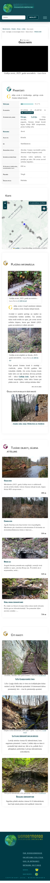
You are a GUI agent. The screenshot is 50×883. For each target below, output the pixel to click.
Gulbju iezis (24, 377)
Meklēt (33, 17)
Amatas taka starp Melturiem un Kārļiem (28, 424)
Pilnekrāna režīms (37, 203)
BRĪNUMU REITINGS (32, 865)
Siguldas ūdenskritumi (25, 796)
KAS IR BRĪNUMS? (31, 861)
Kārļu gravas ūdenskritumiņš (13, 602)
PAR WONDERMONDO (32, 853)
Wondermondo (6, 29)
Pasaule (14, 29)
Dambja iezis (8, 521)
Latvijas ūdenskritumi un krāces (25, 736)
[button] (27, 226)
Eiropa (18, 29)
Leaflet (17, 248)
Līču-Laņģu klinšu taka (25, 679)
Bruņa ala (7, 562)
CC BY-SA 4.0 (22, 301)
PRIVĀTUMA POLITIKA (33, 857)
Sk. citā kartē (27, 112)
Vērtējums (6, 104)
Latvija (23, 29)
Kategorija (6, 131)
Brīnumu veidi (38, 31)
